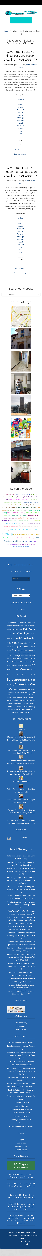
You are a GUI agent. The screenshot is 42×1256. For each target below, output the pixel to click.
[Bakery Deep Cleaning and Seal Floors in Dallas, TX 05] (21, 450)
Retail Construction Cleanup (12, 523)
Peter (28, 65)
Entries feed (21, 1143)
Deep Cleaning (7, 538)
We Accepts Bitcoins (21, 1116)
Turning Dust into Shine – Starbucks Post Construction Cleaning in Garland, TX (21, 905)
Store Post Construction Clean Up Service (23, 703)
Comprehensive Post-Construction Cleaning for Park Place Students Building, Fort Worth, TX (21, 957)
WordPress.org (21, 1150)
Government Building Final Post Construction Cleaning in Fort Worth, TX (20, 55)
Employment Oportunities (21, 1119)
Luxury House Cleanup (10, 526)
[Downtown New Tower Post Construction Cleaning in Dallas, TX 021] (21, 406)
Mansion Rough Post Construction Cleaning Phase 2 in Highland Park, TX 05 (21, 740)
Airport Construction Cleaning (16, 513)
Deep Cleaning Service (14, 697)
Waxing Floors (24, 625)
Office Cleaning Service (21, 1113)
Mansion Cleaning (25, 697)
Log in (21, 1139)
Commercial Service (21, 1102)
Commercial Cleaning (24, 679)
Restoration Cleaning (18, 689)
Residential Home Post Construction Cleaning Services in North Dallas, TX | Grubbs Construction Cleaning (21, 926)
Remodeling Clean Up (26, 622)
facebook (21, 829)
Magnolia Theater (9, 494)
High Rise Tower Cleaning (22, 494)
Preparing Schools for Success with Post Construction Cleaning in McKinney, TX (21, 871)
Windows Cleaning (18, 629)
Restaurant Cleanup (19, 658)
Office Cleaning (12, 695)
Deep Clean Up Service (24, 653)
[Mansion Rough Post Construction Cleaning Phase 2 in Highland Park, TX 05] (21, 339)
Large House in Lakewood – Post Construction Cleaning (21, 1186)
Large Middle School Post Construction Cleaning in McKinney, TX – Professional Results (21, 1219)
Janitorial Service (16, 625)
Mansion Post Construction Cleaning (19, 661)
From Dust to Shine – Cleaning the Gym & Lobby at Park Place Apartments (21, 889)
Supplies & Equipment (21, 781)
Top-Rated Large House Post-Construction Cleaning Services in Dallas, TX (21, 966)
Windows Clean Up (27, 665)
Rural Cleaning (29, 541)
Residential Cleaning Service (21, 1109)
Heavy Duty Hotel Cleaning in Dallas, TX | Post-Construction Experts (21, 1206)
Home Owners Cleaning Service (25, 507)
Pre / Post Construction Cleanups (21, 1061)
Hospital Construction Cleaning (18, 515)
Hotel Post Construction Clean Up (19, 499)
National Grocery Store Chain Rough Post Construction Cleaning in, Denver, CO (21, 1055)
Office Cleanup (17, 665)
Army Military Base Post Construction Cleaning (26, 534)
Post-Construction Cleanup (21, 1065)
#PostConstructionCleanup (21, 547)
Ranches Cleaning (23, 518)
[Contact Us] (21, 316)
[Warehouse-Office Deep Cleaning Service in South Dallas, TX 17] (21, 472)
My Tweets (21, 609)
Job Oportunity (21, 1023)
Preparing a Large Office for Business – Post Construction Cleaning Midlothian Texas (21, 880)
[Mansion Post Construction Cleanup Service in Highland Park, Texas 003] (21, 806)
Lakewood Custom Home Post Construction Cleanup (21, 1196)
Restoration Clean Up (12, 622)
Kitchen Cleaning (16, 675)
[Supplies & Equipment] (21, 428)
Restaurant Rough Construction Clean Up (14, 505)
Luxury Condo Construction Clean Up (23, 538)
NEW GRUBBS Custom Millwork (21, 1042)
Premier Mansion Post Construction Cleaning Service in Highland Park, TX (21, 935)
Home (6, 31)
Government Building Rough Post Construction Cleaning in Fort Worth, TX (20, 171)
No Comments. (20, 150)
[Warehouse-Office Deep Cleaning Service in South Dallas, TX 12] (21, 361)
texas (24, 510)
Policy (21, 1123)
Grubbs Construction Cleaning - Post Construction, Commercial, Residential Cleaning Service (22, 1235)
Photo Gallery (21, 1026)
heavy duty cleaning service (26, 544)
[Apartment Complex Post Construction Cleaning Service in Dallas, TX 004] (21, 383)
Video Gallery (10, 685)
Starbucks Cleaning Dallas (31, 502)
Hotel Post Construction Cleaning (30, 523)
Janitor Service (24, 650)
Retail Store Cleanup (16, 700)
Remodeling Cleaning (23, 712)
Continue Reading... (20, 154)
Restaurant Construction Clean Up (17, 709)
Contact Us (21, 729)
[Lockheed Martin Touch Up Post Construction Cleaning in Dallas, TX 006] (21, 817)
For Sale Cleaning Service (14, 510)
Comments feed (21, 1146)
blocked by (21, 1165)
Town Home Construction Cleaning (20, 521)
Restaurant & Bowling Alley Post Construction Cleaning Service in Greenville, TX (21, 1071)
